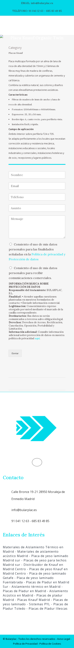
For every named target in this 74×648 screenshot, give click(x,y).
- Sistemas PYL (38, 604)
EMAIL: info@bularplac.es (37, 3)
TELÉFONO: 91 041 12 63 (27, 11)
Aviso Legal (63, 639)
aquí (37, 338)
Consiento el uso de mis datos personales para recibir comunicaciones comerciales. (33, 273)
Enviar (15, 353)
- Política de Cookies (49, 643)
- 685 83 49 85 (52, 11)
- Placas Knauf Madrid (32, 600)
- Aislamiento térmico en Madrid (34, 586)
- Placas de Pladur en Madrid (33, 588)
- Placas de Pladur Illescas (46, 608)
